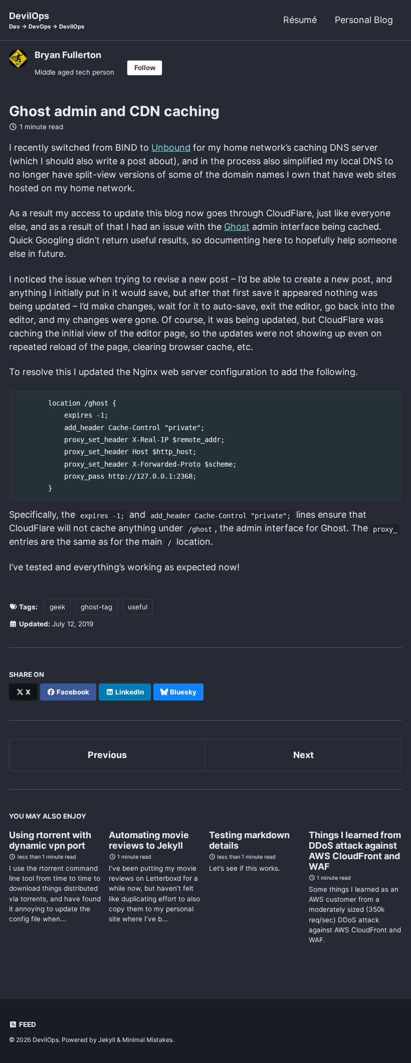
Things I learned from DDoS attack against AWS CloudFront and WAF (355, 851)
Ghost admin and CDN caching (114, 111)
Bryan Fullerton (68, 55)
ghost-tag (96, 607)
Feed (27, 1024)
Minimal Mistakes (147, 1039)
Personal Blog (364, 20)
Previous (107, 755)
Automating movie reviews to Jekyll (149, 840)
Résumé (300, 20)
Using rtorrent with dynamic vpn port (50, 840)
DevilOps (46, 20)
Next (303, 755)
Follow (144, 68)
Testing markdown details (249, 840)
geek (57, 607)
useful (137, 607)
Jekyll (106, 1039)
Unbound (170, 147)
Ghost (237, 226)
